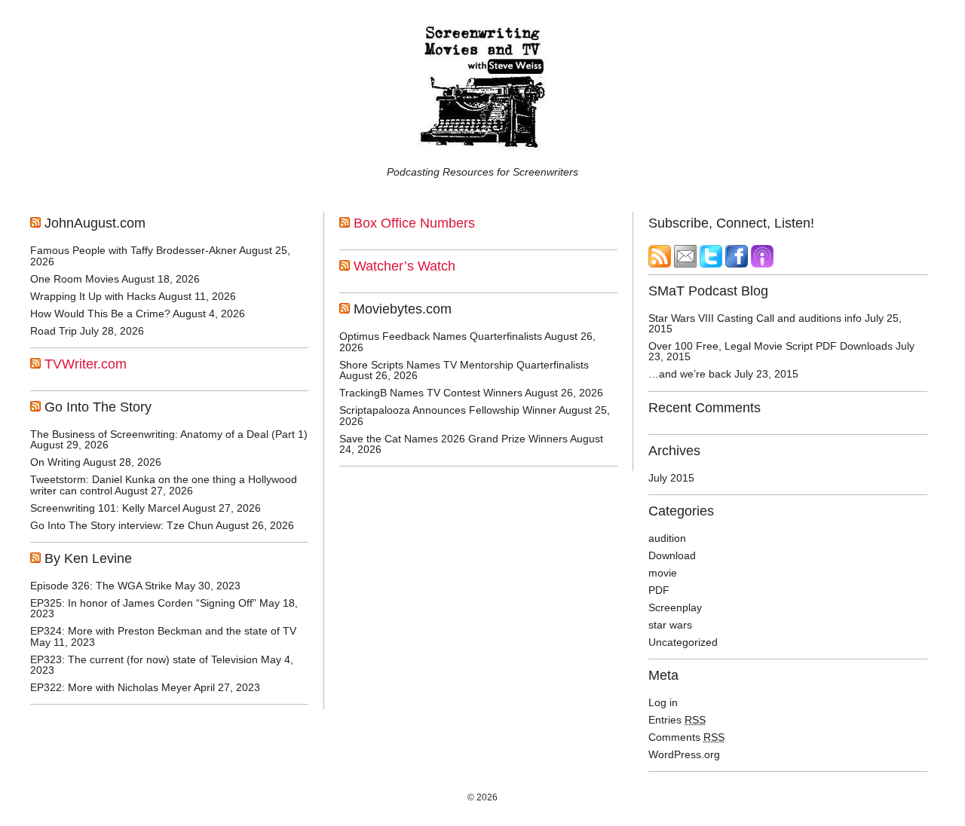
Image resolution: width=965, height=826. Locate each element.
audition (667, 538)
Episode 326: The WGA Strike (101, 586)
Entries (677, 720)
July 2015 (671, 478)
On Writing (55, 462)
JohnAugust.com (95, 223)
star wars (670, 625)
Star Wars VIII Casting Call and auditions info (755, 318)
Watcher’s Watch (404, 266)
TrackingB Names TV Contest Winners (430, 393)
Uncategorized (683, 642)
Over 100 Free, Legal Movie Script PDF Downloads (770, 346)
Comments (686, 737)
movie (662, 573)
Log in (663, 702)
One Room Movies (74, 279)
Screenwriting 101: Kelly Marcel (105, 508)
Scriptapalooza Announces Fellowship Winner (447, 410)
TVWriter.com (85, 364)
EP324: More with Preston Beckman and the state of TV (163, 631)
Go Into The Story (98, 407)
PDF (658, 590)
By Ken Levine (88, 558)
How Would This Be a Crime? (100, 313)
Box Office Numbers (414, 223)
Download (672, 555)
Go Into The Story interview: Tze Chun (121, 525)
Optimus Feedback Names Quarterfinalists (440, 336)
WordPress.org (684, 754)
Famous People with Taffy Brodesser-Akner (133, 250)
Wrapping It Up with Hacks (93, 296)
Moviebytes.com (403, 309)
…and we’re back (689, 374)
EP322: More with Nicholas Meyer (110, 687)
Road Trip (53, 331)
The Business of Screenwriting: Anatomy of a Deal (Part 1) (169, 434)
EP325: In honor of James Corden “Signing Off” (143, 603)
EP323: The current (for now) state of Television (144, 659)
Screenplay (675, 607)
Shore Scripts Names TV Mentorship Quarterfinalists (464, 365)
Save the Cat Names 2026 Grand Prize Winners (453, 439)
